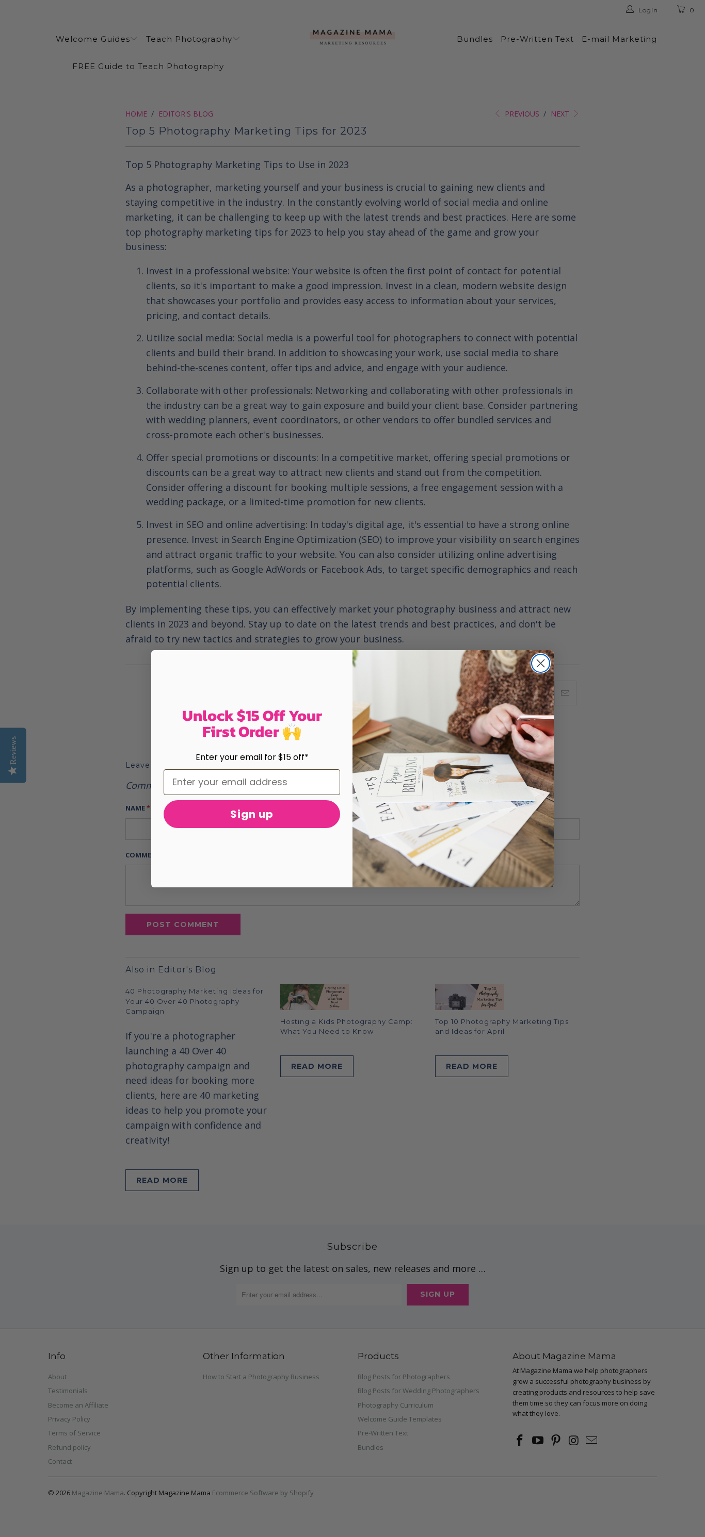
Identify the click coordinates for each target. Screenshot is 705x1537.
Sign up (252, 814)
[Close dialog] (541, 663)
